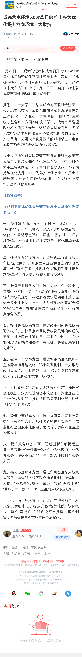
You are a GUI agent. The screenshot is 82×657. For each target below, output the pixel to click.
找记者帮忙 (62, 537)
